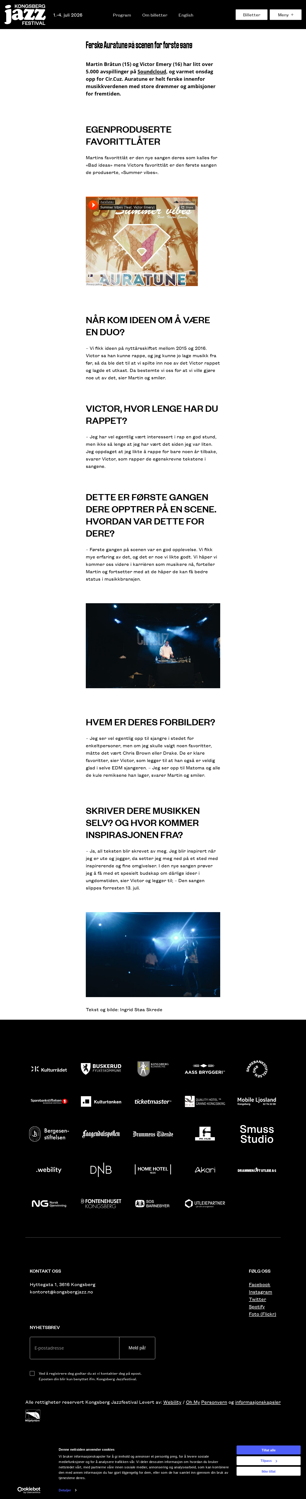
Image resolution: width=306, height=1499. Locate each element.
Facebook (259, 1284)
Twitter (257, 1299)
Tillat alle (269, 1450)
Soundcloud (152, 71)
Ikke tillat (269, 1471)
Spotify (257, 1306)
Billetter (251, 14)
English (186, 15)
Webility (172, 1402)
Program (122, 15)
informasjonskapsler (258, 1402)
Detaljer (65, 1490)
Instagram (260, 1291)
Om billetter (154, 15)
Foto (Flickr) (262, 1313)
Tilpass (266, 1461)
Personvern (214, 1402)
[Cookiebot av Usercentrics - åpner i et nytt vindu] (29, 1490)
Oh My (193, 1402)
